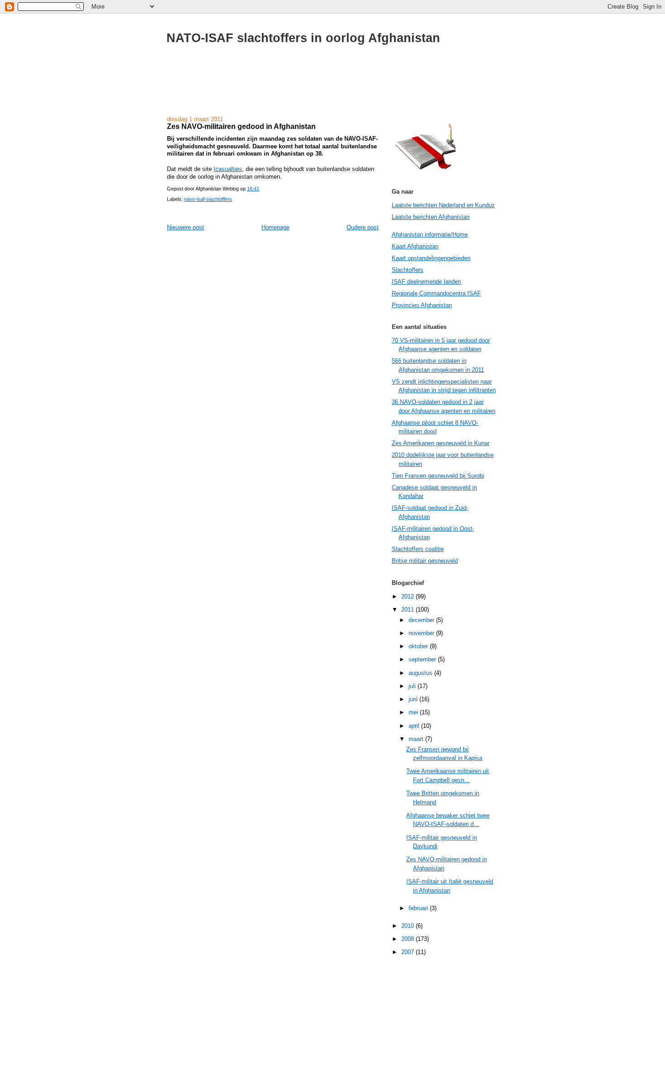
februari (419, 908)
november (422, 633)
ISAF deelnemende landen (426, 281)
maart (416, 739)
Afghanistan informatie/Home (430, 234)
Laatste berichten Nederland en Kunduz (443, 205)
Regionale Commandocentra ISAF (436, 293)
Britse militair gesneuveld (425, 560)
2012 (408, 596)
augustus (421, 673)
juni (413, 699)
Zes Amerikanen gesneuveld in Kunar (440, 443)
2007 (408, 952)
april (414, 725)
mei (414, 712)
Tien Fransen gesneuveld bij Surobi (438, 475)
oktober (419, 646)
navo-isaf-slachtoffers (208, 199)
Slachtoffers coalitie (418, 549)
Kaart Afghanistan (415, 246)
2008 (408, 939)
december (422, 620)
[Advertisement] (332, 85)
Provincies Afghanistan (422, 305)
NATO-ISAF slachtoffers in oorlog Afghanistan (303, 38)
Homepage (275, 227)
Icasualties (228, 169)
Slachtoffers (407, 269)
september (423, 659)
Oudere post (363, 227)
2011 (408, 609)
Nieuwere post (185, 227)
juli (413, 686)
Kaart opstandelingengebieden (431, 258)
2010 (408, 925)
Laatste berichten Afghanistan (431, 217)
